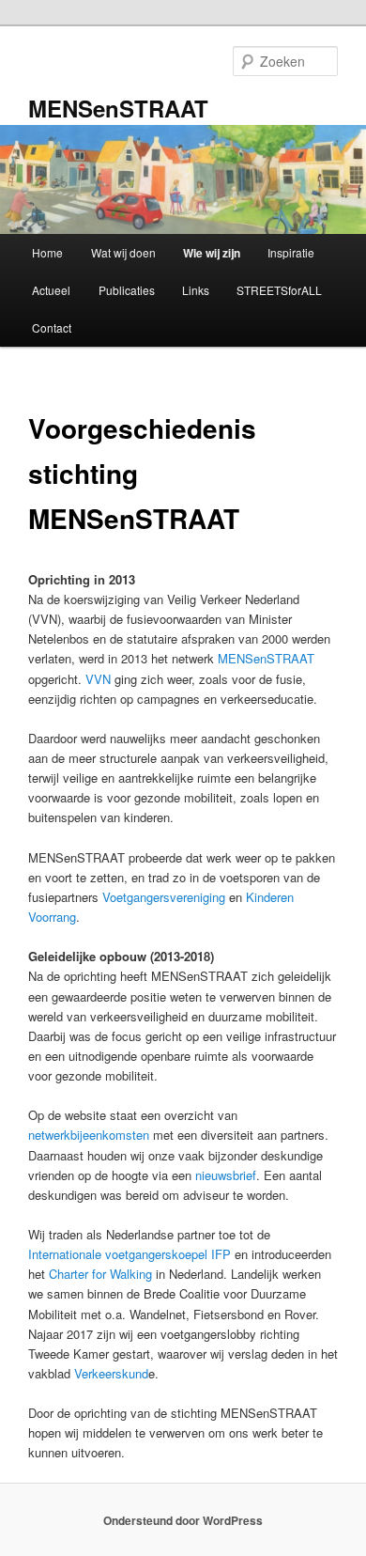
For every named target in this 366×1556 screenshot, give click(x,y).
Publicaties (127, 290)
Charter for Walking (100, 1274)
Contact (51, 327)
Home (47, 252)
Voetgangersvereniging (163, 897)
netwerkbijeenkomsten (88, 1135)
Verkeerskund (111, 1373)
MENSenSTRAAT (118, 108)
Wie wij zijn (211, 252)
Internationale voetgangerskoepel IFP (129, 1254)
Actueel (51, 290)
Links (195, 290)
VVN (98, 679)
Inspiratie (290, 252)
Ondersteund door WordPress (183, 1520)
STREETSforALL (279, 290)
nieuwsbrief (225, 1175)
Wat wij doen (123, 252)
